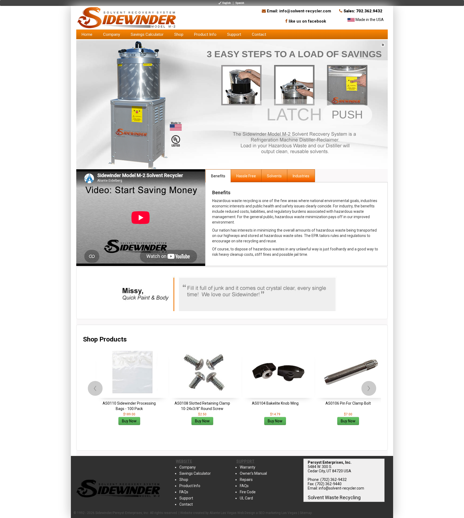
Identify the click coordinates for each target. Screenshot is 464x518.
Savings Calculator (147, 34)
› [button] (369, 387)
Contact (259, 34)
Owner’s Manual (253, 473)
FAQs (183, 492)
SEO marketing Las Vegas (278, 513)
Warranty (247, 467)
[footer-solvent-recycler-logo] (118, 487)
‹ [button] (95, 387)
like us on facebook (307, 21)
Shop (178, 34)
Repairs (246, 479)
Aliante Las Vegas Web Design (232, 513)
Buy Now (129, 421)
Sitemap (306, 513)
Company (111, 34)
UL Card (246, 498)
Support (234, 34)
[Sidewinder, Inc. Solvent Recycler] (127, 17)
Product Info (205, 34)
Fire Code (248, 492)
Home (87, 34)
